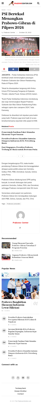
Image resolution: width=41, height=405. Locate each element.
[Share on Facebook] (13, 69)
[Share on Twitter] (24, 69)
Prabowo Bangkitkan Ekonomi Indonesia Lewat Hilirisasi (14, 305)
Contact (20, 394)
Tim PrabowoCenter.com (23, 401)
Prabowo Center (9, 32)
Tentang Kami (20, 388)
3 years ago (17, 250)
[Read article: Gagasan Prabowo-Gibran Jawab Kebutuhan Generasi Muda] (6, 257)
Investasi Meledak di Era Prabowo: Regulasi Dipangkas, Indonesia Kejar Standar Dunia (22, 331)
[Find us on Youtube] (23, 377)
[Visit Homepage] (20, 3)
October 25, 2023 (25, 32)
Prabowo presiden (13, 204)
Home (3, 10)
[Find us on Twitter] (18, 378)
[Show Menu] (3, 3)
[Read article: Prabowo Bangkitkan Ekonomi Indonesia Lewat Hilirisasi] (20, 285)
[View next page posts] (22, 156)
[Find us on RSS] (28, 377)
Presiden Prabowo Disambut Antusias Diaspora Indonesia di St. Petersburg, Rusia (19, 141)
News (9, 10)
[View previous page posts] (18, 156)
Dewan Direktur (21, 391)
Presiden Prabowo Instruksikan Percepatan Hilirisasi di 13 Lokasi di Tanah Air (22, 319)
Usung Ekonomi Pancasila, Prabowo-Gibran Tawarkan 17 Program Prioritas (24, 245)
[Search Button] (38, 3)
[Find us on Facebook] (13, 377)
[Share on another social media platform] (34, 69)
